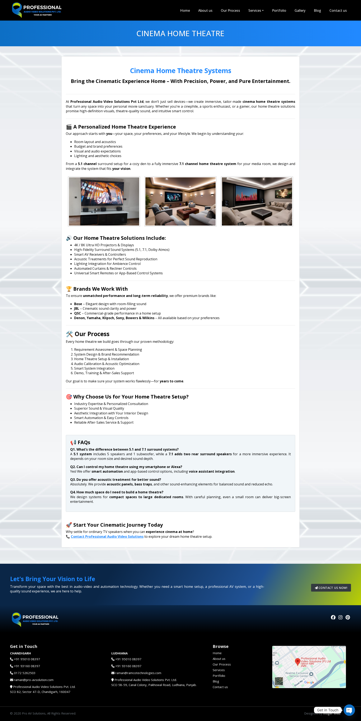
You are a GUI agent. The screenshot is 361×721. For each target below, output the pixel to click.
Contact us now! (332, 588)
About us (205, 10)
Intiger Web (331, 713)
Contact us (338, 10)
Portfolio (279, 10)
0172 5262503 (25, 673)
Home (185, 10)
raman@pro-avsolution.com (33, 680)
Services (254, 10)
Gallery (300, 10)
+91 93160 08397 (27, 666)
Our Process (230, 10)
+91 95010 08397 (27, 659)
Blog (317, 10)
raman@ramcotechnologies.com (138, 673)
